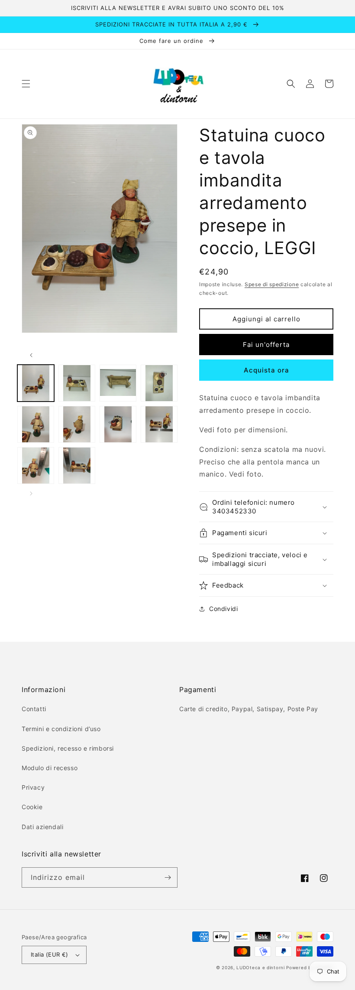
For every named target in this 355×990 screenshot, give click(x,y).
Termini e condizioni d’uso (61, 728)
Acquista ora (266, 370)
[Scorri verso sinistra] (31, 355)
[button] (26, 83)
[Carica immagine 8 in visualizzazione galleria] (159, 424)
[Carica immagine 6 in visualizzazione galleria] (76, 424)
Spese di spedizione (272, 284)
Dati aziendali (42, 826)
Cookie (32, 806)
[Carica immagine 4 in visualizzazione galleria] (159, 383)
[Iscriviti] (167, 877)
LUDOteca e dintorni (260, 967)
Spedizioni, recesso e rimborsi (68, 748)
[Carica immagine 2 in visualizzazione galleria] (76, 383)
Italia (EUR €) (49, 954)
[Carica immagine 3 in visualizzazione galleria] (118, 383)
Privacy (33, 787)
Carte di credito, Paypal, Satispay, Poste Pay (248, 708)
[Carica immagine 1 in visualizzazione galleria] (35, 383)
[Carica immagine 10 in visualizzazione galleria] (76, 465)
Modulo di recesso (49, 767)
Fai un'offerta (266, 344)
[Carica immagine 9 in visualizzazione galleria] (35, 465)
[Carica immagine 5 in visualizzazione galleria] (35, 424)
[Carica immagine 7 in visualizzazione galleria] (118, 424)
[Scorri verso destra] (31, 493)
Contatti (34, 708)
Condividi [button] (223, 608)
